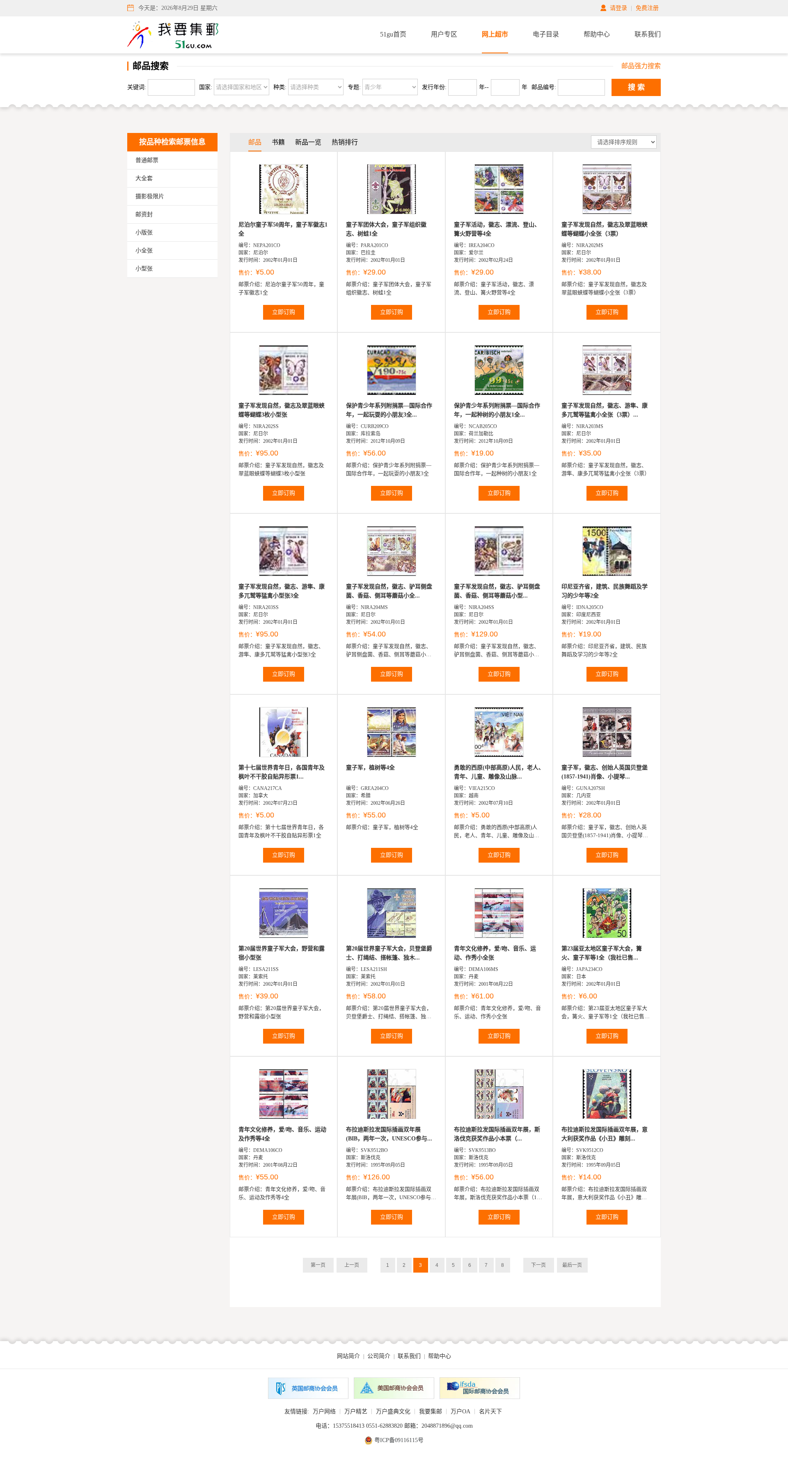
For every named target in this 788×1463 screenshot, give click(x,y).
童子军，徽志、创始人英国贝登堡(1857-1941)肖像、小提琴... (604, 772)
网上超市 (495, 34)
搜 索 (636, 87)
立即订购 (283, 312)
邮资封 (144, 214)
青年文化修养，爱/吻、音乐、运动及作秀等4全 (282, 1134)
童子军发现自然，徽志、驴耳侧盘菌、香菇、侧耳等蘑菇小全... (389, 591)
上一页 (351, 1265)
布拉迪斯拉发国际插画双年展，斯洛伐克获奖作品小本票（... (497, 1134)
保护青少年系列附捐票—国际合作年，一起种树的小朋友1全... (497, 410)
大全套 (144, 178)
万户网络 (324, 1411)
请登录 (618, 8)
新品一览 (308, 142)
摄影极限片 (149, 196)
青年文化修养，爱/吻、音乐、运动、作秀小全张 (495, 953)
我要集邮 (430, 1411)
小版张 (144, 232)
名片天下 (490, 1411)
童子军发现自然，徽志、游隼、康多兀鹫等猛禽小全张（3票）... (604, 410)
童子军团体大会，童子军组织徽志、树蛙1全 (386, 229)
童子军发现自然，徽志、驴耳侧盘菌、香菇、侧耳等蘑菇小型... (497, 591)
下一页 (538, 1265)
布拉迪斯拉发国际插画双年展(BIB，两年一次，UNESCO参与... (389, 1134)
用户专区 (444, 34)
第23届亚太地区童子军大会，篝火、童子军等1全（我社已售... (601, 953)
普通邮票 (146, 160)
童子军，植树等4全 (370, 768)
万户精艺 (355, 1411)
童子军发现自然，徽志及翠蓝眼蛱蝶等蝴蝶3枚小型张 (281, 410)
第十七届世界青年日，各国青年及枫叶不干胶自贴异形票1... (281, 772)
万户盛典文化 (393, 1411)
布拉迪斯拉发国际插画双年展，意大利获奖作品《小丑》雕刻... (604, 1134)
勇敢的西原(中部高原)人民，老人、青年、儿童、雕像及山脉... (499, 772)
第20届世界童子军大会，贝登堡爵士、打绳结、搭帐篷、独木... (389, 953)
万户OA (460, 1411)
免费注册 (647, 8)
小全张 (144, 250)
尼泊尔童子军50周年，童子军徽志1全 (283, 229)
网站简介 (348, 1356)
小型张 (144, 269)
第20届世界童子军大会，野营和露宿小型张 (281, 953)
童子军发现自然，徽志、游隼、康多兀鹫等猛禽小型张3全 (281, 591)
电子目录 (546, 34)
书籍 (278, 142)
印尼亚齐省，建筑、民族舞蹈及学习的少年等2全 (604, 591)
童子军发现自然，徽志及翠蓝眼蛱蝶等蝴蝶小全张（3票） (604, 229)
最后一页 (572, 1265)
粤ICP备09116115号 (399, 1440)
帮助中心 (597, 34)
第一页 (318, 1265)
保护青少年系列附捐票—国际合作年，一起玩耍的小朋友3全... (389, 410)
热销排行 (345, 142)
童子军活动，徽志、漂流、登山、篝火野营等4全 (497, 229)
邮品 (254, 142)
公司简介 (378, 1356)
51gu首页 (393, 34)
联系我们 (648, 34)
